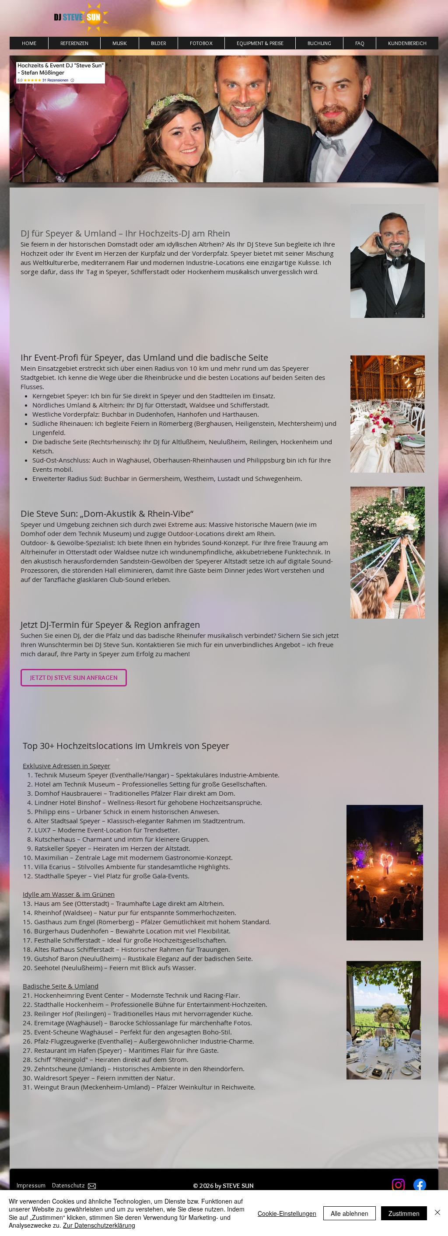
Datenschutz (68, 1185)
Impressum (31, 1185)
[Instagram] (398, 1185)
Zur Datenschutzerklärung (99, 1225)
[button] (201, 43)
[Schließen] (437, 1213)
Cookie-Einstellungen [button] (287, 1213)
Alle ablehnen (349, 1213)
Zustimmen (404, 1213)
